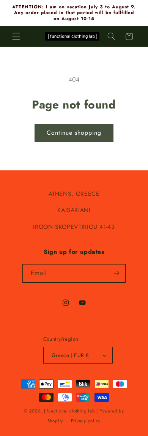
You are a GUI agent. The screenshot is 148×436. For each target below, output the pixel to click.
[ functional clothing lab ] (71, 411)
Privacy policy (86, 421)
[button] (16, 36)
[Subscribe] (116, 273)
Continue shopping (74, 132)
